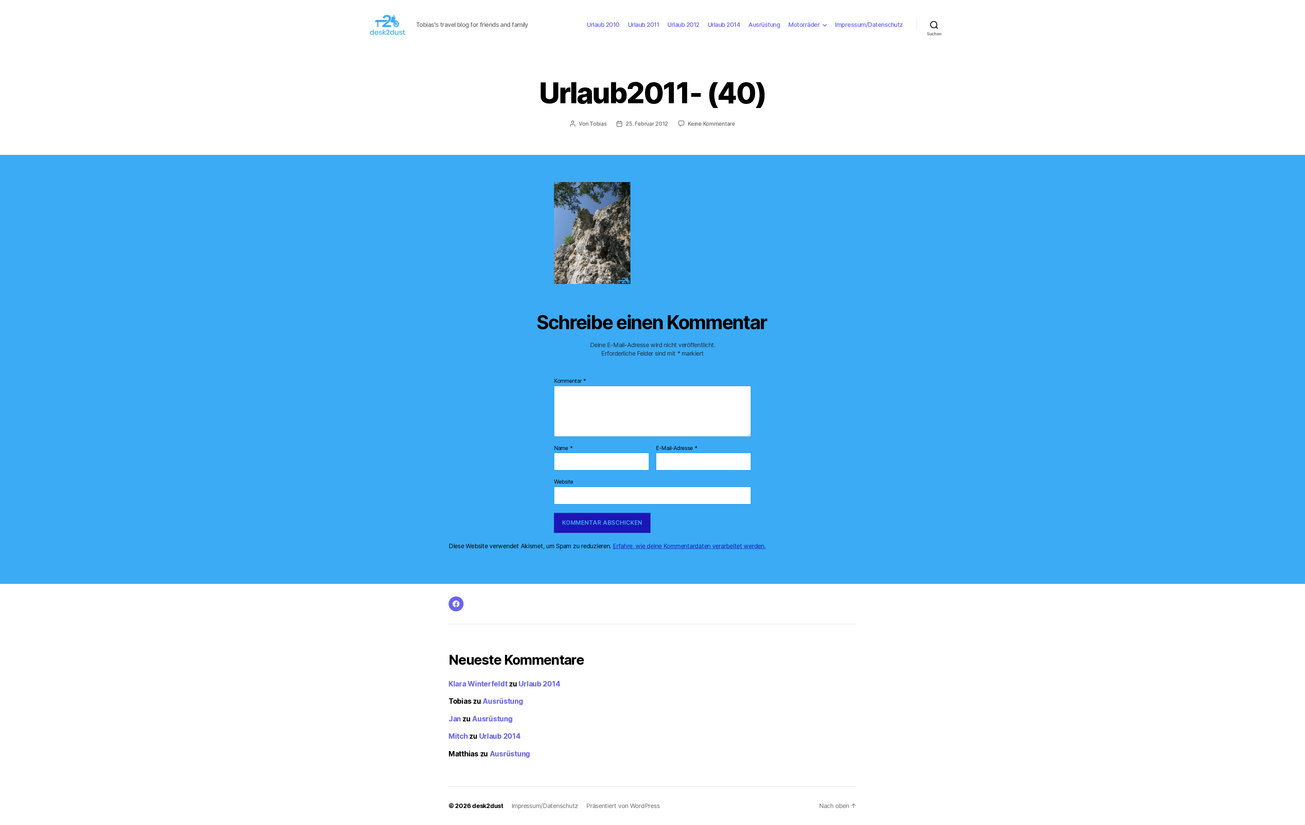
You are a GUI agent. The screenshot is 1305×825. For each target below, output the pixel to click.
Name (563, 448)
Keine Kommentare (711, 123)
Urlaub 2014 (724, 24)
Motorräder (804, 24)
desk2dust (487, 805)
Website (563, 481)
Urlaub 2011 (643, 24)
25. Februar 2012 (647, 123)
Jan (455, 719)
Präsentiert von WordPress (623, 805)
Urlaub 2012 (683, 24)
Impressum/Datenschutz (869, 24)
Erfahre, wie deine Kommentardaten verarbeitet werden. (689, 546)
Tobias (598, 123)
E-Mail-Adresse (677, 448)
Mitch (458, 736)
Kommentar (570, 381)
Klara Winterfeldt (478, 684)
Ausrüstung (764, 24)
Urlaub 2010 (603, 24)
